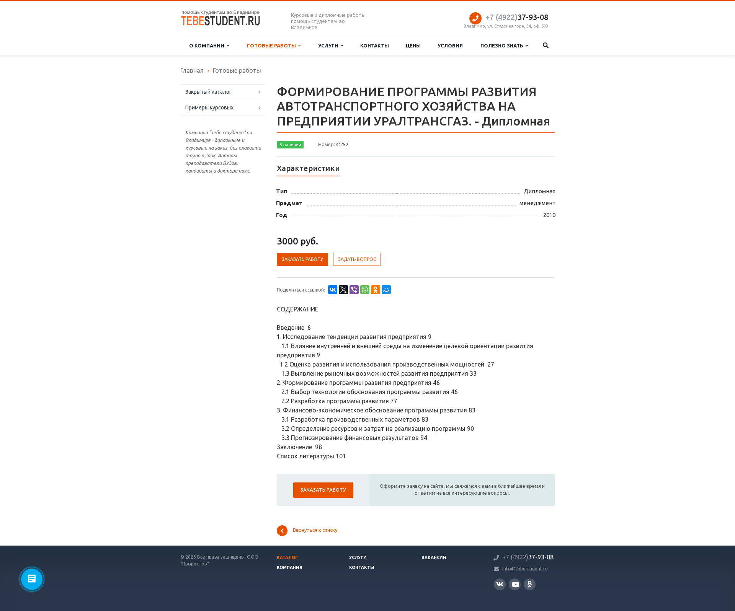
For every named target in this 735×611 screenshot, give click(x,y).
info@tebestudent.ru (525, 568)
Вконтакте (500, 584)
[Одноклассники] (375, 289)
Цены (413, 45)
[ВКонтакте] (332, 289)
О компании (208, 45)
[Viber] (354, 289)
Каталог (287, 557)
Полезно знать (503, 45)
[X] (343, 289)
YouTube (515, 584)
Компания (289, 567)
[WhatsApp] (364, 289)
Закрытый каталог (208, 92)
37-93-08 (516, 17)
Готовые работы (272, 45)
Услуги (329, 45)
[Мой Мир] (386, 289)
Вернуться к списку (315, 530)
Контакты (374, 45)
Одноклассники (530, 584)
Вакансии (433, 557)
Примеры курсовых (209, 107)
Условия (450, 45)
